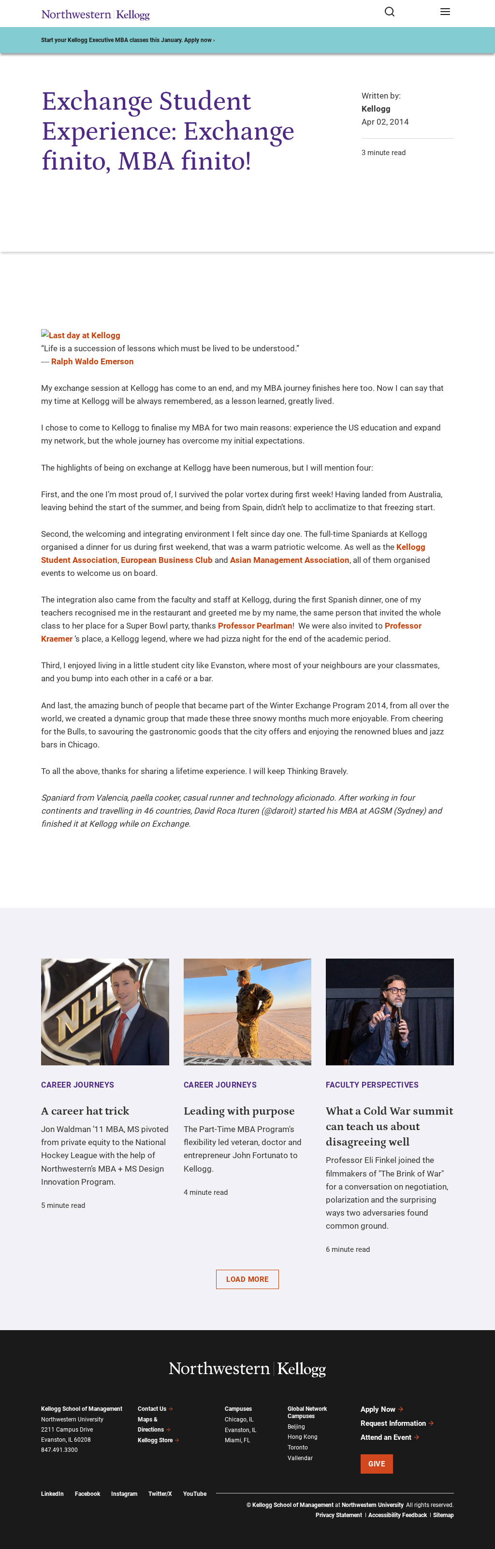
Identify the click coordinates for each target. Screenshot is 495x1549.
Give (376, 1464)
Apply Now (378, 1409)
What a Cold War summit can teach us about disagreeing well (389, 1126)
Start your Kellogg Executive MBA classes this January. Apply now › (128, 40)
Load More (247, 1279)
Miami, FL (237, 1440)
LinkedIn (52, 1494)
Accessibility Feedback (397, 1515)
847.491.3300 (59, 1450)
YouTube (194, 1494)
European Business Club (167, 560)
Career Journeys (78, 1085)
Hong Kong (303, 1437)
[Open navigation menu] (445, 12)
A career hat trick (85, 1111)
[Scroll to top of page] (478, 1499)
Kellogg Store (155, 1440)
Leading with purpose (239, 1111)
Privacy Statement (339, 1515)
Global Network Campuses (307, 1413)
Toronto (298, 1447)
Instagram (124, 1494)
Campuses (238, 1409)
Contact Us (152, 1409)
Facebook (87, 1494)
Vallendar (300, 1458)
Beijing (296, 1426)
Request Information (393, 1423)
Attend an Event (386, 1437)
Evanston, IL (240, 1430)
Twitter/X (160, 1494)
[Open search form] (409, 12)
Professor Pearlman (255, 626)
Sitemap (443, 1515)
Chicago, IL (239, 1419)
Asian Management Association (289, 560)
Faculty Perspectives (372, 1085)
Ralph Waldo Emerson (92, 361)
